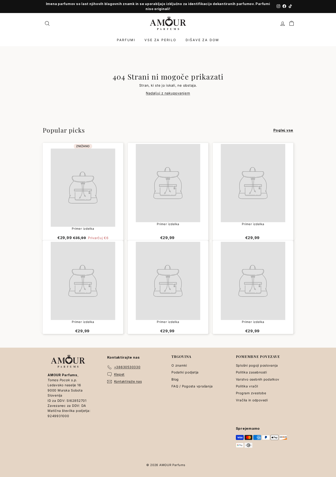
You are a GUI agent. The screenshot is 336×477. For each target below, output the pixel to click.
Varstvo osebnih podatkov (257, 379)
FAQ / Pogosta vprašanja (192, 386)
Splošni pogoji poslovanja (257, 365)
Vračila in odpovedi (252, 400)
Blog (175, 379)
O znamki (179, 365)
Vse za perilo (160, 40)
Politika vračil (247, 386)
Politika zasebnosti (251, 372)
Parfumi (126, 40)
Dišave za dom (202, 40)
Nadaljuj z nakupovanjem (168, 93)
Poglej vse (283, 130)
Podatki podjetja (185, 372)
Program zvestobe (251, 393)
